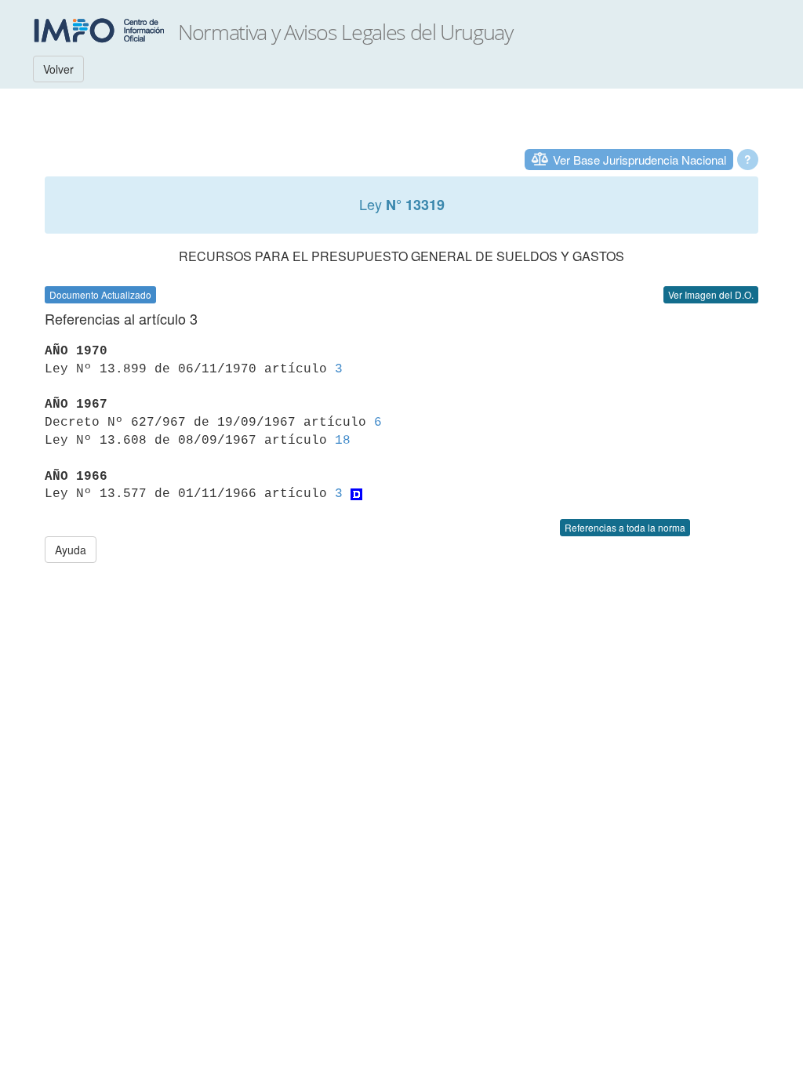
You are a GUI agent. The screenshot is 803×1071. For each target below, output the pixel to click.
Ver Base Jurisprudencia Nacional (639, 159)
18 (343, 441)
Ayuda (70, 549)
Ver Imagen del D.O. (711, 294)
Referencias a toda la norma (625, 527)
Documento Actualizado (100, 294)
